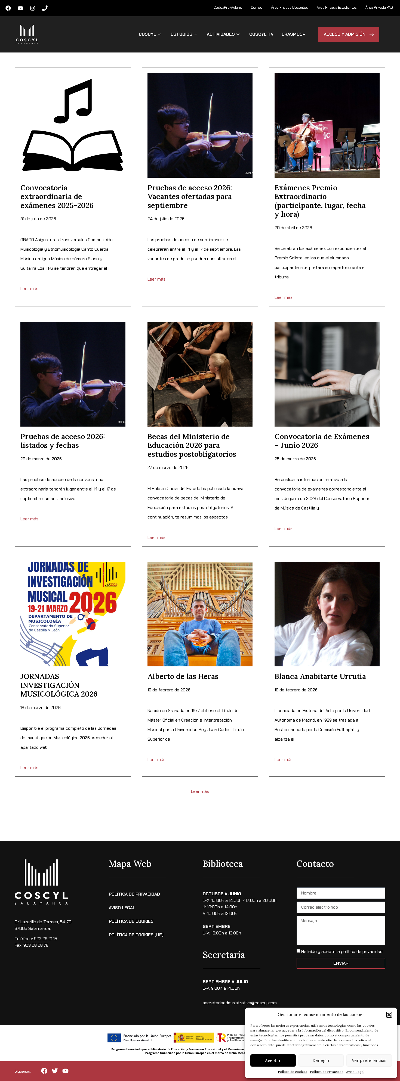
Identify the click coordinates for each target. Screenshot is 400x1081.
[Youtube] (20, 8)
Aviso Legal (355, 1072)
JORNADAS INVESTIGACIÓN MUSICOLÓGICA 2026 (58, 685)
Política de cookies (292, 1072)
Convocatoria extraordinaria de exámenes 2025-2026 (57, 196)
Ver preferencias (369, 1060)
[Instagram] (32, 8)
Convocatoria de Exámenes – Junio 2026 (322, 441)
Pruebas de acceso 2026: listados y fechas (62, 441)
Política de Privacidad (326, 1072)
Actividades (221, 34)
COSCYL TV (261, 34)
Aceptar (273, 1060)
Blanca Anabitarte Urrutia (320, 676)
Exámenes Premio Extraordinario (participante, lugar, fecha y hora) (320, 201)
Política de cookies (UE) (136, 935)
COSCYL (147, 34)
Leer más (29, 288)
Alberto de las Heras (183, 676)
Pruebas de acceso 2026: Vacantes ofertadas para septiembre (189, 196)
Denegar (321, 1060)
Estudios (181, 34)
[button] (389, 1014)
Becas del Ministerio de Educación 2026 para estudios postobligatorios (191, 445)
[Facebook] (8, 8)
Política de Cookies (131, 921)
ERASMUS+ (293, 34)
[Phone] (44, 8)
